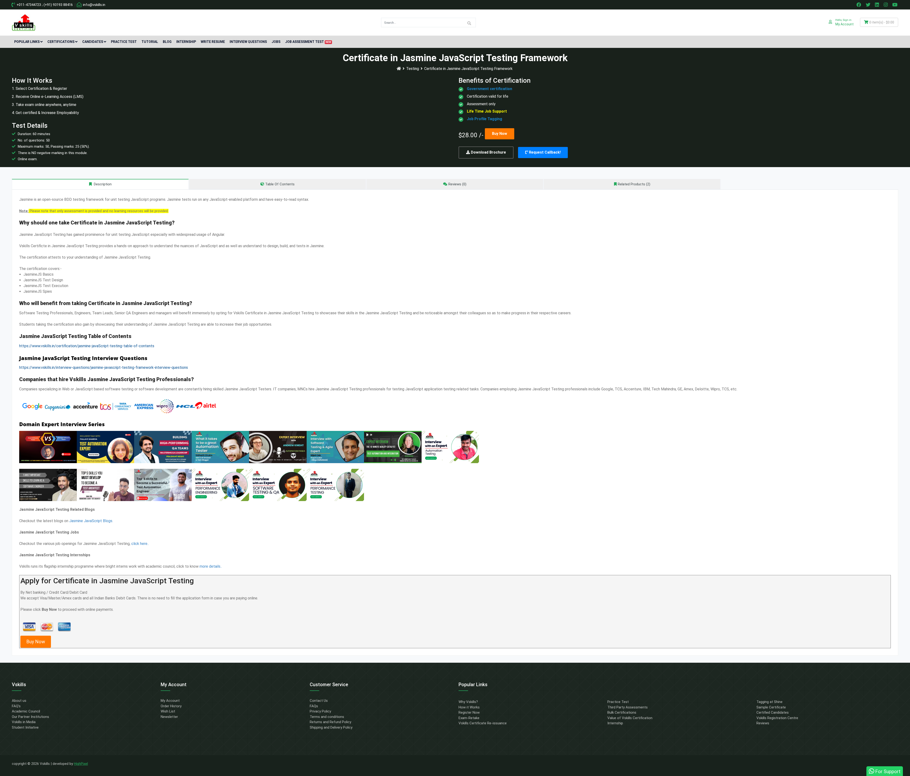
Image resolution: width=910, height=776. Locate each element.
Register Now (469, 712)
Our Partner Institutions (30, 717)
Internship (186, 42)
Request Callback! (544, 152)
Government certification (489, 89)
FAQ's (16, 706)
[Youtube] (895, 5)
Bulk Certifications (621, 712)
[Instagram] (886, 5)
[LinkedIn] (877, 5)
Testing (412, 68)
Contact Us (319, 700)
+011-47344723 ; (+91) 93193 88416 (44, 5)
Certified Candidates (772, 712)
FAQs (314, 706)
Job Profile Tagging (484, 119)
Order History (171, 706)
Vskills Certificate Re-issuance (483, 723)
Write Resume (213, 42)
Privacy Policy (320, 711)
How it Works (469, 707)
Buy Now (499, 133)
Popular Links (27, 42)
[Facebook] (859, 5)
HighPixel (81, 764)
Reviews (762, 723)
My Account (170, 700)
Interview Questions (248, 42)
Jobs (276, 42)
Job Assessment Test (308, 42)
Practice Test (124, 42)
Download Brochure (488, 152)
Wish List (168, 711)
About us (19, 700)
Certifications (60, 42)
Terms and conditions (327, 717)
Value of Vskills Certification (629, 718)
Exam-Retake (469, 718)
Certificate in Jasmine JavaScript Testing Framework (468, 68)
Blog (167, 42)
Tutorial (149, 42)
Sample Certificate (771, 707)
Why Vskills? (468, 702)
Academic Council (26, 711)
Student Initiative (25, 727)
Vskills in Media (24, 722)
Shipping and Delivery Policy (331, 727)
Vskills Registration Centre (777, 718)
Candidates (92, 42)
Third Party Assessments (627, 707)
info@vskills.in (93, 5)
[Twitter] (868, 5)
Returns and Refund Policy (330, 722)
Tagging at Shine (769, 702)
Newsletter (169, 717)
